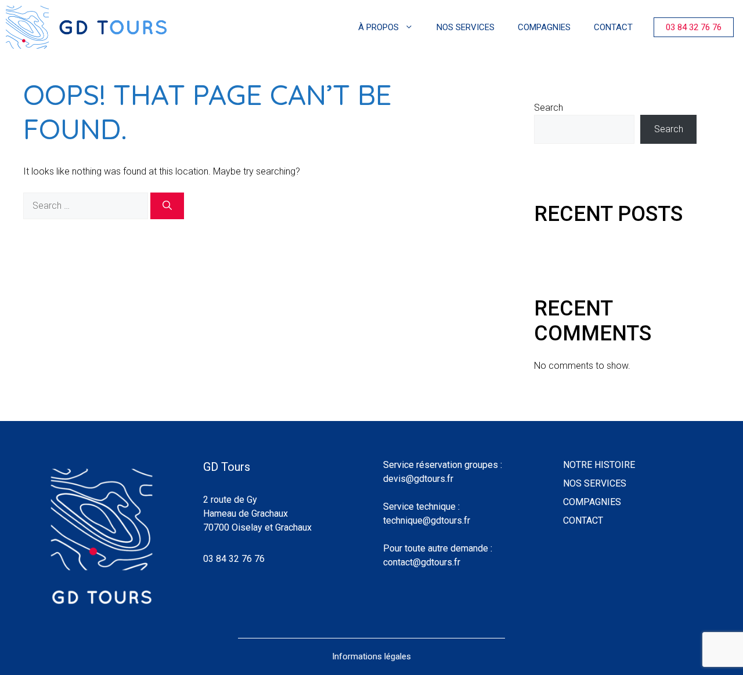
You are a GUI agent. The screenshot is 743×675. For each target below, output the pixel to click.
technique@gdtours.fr (426, 520)
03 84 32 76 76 (694, 27)
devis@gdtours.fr (418, 478)
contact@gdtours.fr (421, 562)
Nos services (466, 27)
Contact (613, 27)
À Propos (378, 27)
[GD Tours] (86, 27)
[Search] (167, 206)
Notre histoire (599, 464)
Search (548, 107)
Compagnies (544, 27)
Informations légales (371, 656)
